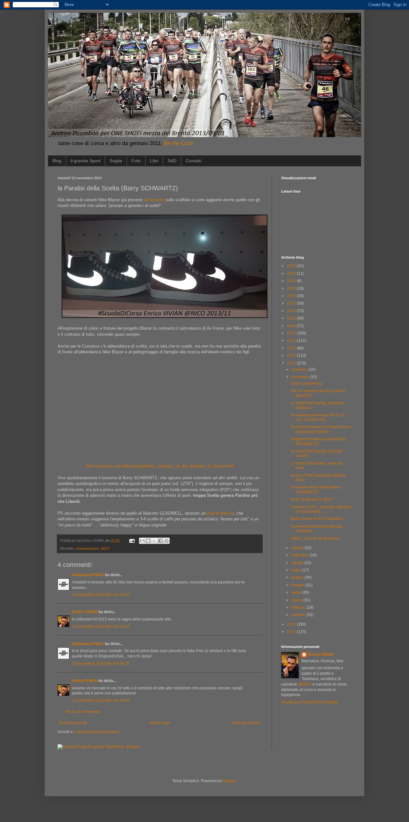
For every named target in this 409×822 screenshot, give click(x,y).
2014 (292, 355)
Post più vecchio (246, 723)
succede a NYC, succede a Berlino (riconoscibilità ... (321, 509)
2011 (292, 631)
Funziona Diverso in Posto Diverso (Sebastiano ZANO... (321, 429)
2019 (292, 318)
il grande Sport (85, 160)
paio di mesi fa (220, 513)
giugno (298, 577)
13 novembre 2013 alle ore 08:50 (101, 663)
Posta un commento (83, 711)
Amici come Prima (306, 383)
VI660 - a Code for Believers (315, 538)
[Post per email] (131, 540)
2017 (292, 333)
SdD (172, 160)
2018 (292, 326)
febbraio (299, 607)
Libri (154, 160)
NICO (105, 548)
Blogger (229, 781)
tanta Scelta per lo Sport (311, 499)
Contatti (193, 160)
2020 (292, 311)
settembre (300, 555)
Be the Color (179, 143)
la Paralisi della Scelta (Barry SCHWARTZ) (316, 489)
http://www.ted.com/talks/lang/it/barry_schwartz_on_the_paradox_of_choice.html (160, 466)
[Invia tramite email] (142, 541)
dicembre (300, 369)
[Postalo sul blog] (148, 541)
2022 (292, 296)
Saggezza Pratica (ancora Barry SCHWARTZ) (318, 441)
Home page (160, 723)
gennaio (299, 615)
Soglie (116, 160)
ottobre (298, 548)
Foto (136, 160)
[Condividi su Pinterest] (166, 541)
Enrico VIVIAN (84, 612)
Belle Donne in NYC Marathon (317, 519)
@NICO (305, 684)
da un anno (154, 199)
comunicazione (87, 548)
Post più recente (73, 723)
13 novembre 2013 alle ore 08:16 (101, 594)
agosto (297, 563)
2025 (292, 273)
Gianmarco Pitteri (88, 575)
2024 (292, 281)
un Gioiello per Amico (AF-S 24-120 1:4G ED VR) (318, 417)
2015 (292, 348)
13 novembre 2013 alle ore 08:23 (101, 626)
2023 (292, 288)
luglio (296, 570)
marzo (297, 600)
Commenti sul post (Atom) (96, 732)
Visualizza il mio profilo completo (309, 702)
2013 (292, 363)
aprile (296, 592)
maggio (298, 585)
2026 (292, 266)
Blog (56, 160)
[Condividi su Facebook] (160, 541)
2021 (292, 303)
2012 (292, 624)
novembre (300, 377)
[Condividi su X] (154, 541)
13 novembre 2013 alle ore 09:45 (101, 700)
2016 (292, 340)
